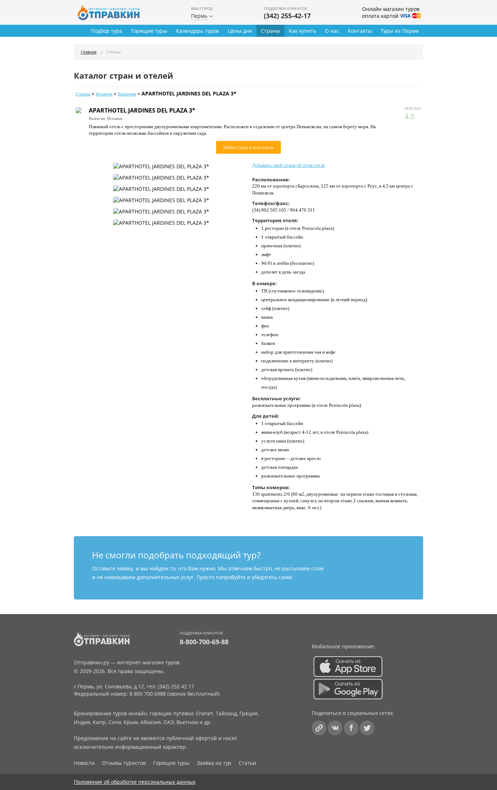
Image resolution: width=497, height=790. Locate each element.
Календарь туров (197, 30)
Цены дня (240, 30)
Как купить (302, 30)
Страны (270, 30)
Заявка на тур (214, 762)
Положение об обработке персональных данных (134, 781)
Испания (104, 94)
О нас (332, 30)
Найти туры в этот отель (248, 147)
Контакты (360, 30)
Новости (84, 762)
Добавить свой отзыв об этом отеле (288, 165)
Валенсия (127, 94)
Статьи (247, 762)
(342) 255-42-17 (287, 15)
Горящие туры (149, 30)
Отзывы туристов (124, 762)
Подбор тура (106, 30)
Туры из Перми (400, 30)
